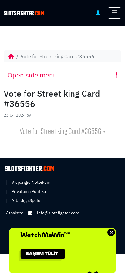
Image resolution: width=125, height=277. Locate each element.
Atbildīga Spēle (26, 200)
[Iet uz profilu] (98, 12)
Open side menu (32, 75)
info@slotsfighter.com (58, 213)
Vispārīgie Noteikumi (32, 182)
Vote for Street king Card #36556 (60, 131)
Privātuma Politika (29, 191)
